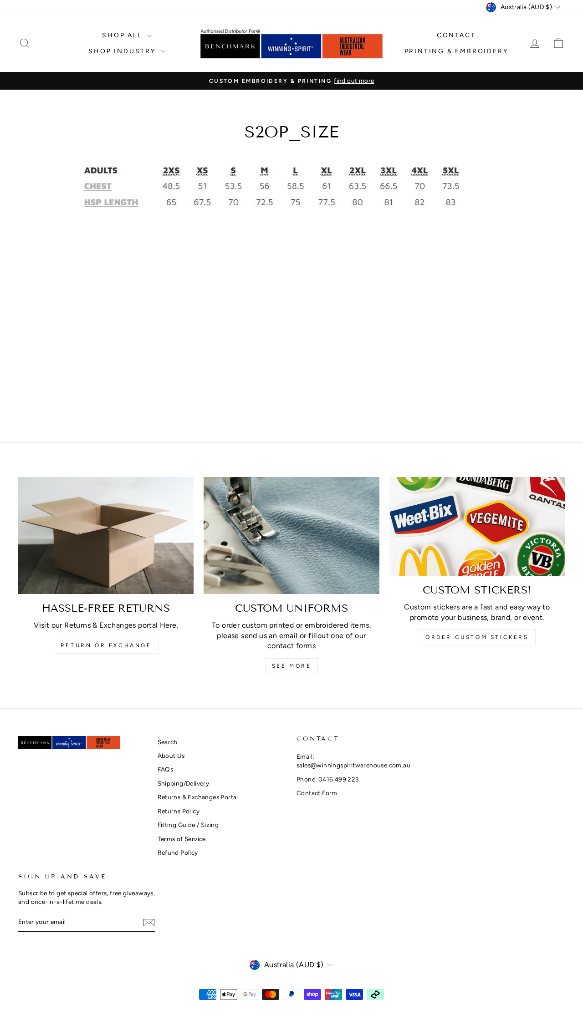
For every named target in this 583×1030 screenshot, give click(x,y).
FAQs (166, 769)
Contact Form (317, 793)
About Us (171, 755)
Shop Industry (123, 51)
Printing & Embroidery (456, 51)
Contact (456, 35)
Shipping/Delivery (184, 783)
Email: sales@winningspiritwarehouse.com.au (353, 761)
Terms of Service (182, 838)
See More (292, 666)
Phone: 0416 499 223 (328, 779)
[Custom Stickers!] (477, 526)
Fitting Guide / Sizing (188, 824)
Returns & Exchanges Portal (198, 797)
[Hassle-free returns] (106, 535)
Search (168, 742)
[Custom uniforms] (291, 535)
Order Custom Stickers (477, 637)
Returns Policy (179, 811)
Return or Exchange (106, 645)
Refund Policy (178, 852)
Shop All (123, 35)
